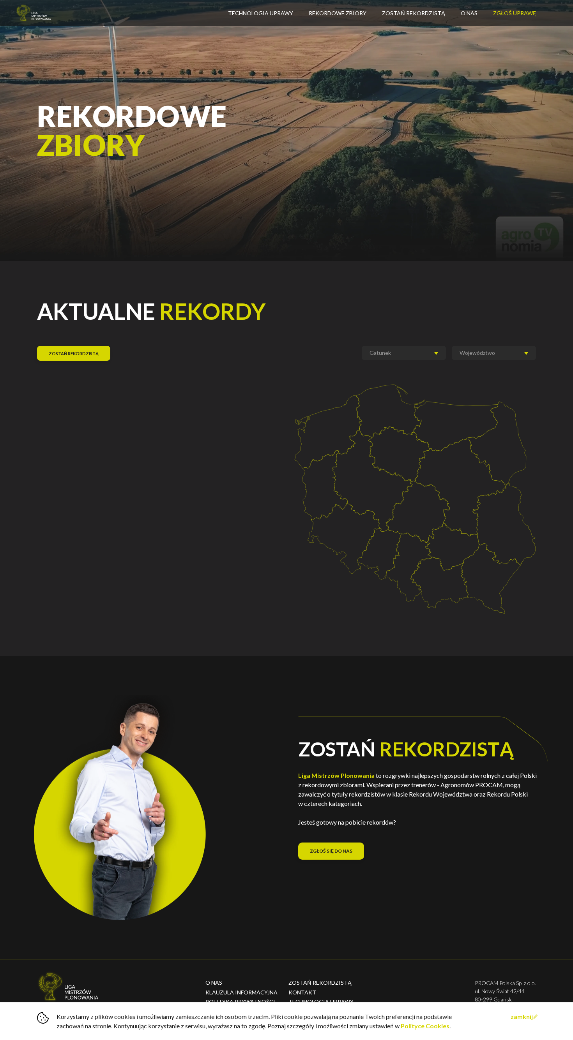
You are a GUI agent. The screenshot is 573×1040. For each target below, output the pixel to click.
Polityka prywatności (240, 1001)
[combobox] (404, 353)
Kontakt (302, 992)
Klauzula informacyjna (241, 992)
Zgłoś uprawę (514, 13)
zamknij (522, 1016)
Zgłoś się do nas (331, 851)
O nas (469, 13)
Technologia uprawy (321, 1001)
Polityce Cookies (425, 1025)
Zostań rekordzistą (413, 13)
